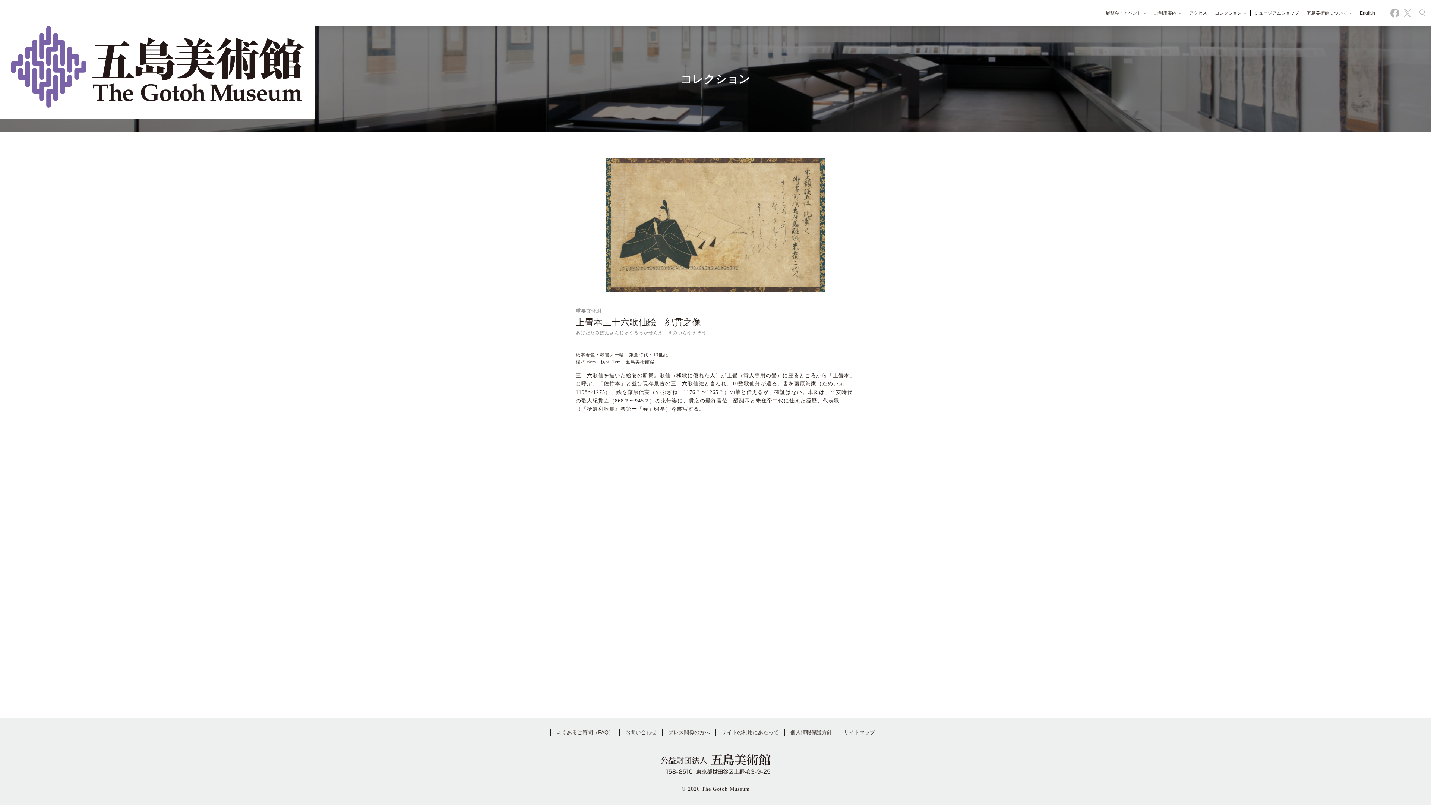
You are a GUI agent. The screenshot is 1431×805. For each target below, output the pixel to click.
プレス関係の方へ (689, 732)
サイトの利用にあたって (750, 732)
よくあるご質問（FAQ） (585, 732)
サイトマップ (859, 732)
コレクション (1229, 13)
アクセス (1198, 13)
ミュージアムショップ (1276, 13)
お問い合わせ (641, 732)
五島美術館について (1327, 13)
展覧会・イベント (1124, 13)
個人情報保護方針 (811, 732)
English (1367, 13)
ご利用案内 (1166, 13)
